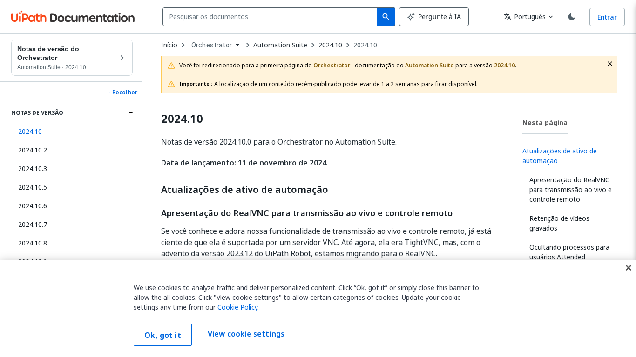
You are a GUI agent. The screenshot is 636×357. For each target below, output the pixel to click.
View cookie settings (246, 333)
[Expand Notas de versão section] (130, 113)
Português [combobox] (525, 16)
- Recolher (122, 92)
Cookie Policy (237, 307)
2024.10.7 (32, 224)
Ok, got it (162, 335)
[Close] (628, 268)
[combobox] (272, 16)
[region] (318, 308)
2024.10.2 (32, 150)
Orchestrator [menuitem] (211, 45)
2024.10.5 (32, 187)
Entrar (607, 17)
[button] (72, 131)
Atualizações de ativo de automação (244, 189)
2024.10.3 (32, 168)
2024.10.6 (32, 206)
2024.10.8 (32, 243)
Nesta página (545, 122)
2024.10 (365, 45)
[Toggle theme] (571, 16)
